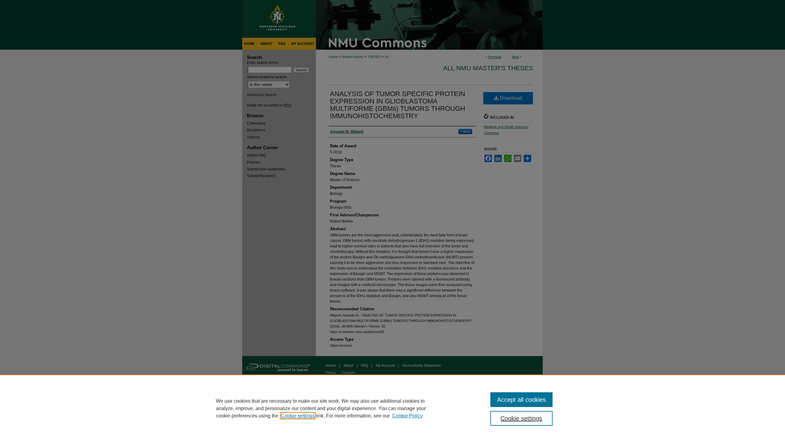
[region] (392, 408)
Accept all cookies (521, 399)
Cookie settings (298, 415)
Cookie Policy (407, 415)
